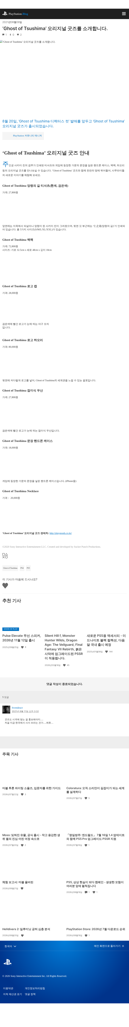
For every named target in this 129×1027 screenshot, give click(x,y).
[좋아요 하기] (22, 647)
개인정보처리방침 (35, 988)
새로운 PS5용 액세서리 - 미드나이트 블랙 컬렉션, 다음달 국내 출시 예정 (106, 640)
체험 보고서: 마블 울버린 (17, 882)
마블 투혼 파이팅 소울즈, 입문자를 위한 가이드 (31, 788)
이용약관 (8, 988)
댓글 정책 (30, 994)
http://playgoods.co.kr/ (61, 533)
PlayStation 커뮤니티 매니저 (27, 135)
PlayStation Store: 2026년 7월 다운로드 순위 (95, 929)
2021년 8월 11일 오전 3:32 (25, 711)
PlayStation (18, 13)
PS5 (28, 568)
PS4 (22, 568)
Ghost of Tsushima (10, 568)
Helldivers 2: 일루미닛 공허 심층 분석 (26, 929)
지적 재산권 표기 (12, 994)
